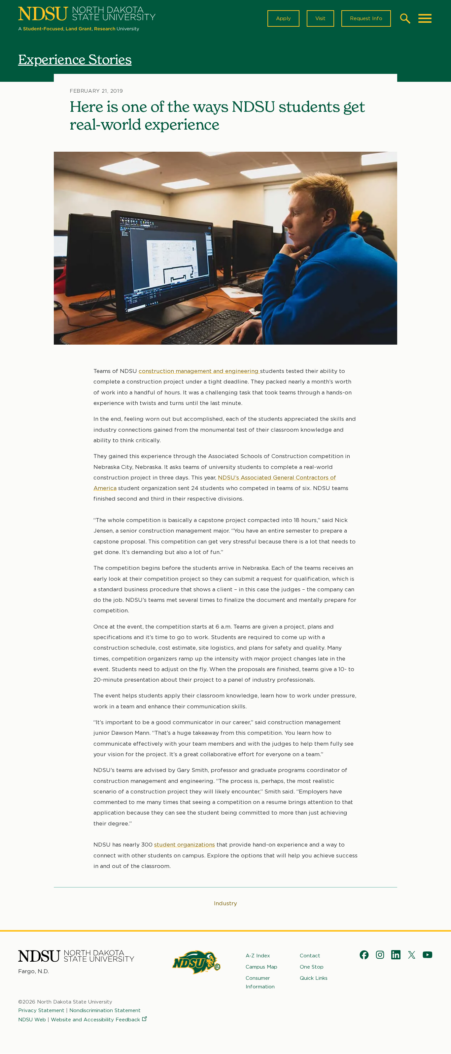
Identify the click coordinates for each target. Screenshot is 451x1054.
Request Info (366, 18)
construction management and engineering (199, 371)
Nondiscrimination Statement (105, 1010)
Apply (283, 18)
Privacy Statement (41, 1010)
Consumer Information (260, 982)
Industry (225, 903)
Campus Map (261, 967)
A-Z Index (258, 956)
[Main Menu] (425, 18)
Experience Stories (75, 59)
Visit (320, 18)
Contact (310, 956)
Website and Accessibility (95, 1020)
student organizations (184, 844)
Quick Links (314, 978)
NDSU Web (32, 1020)
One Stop (312, 967)
